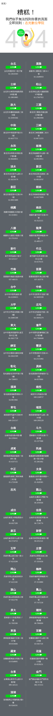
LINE (12, 67)
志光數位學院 (34, 23)
